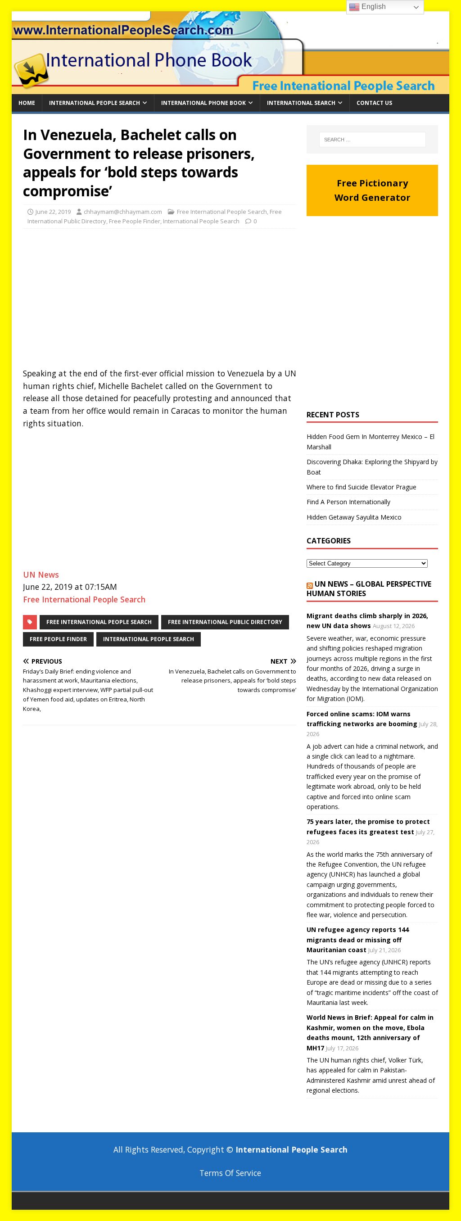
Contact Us (374, 103)
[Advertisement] (159, 301)
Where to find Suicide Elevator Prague (361, 487)
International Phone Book (203, 103)
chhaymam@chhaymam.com (123, 212)
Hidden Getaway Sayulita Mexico (354, 517)
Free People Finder (134, 221)
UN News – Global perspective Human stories (369, 588)
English (373, 6)
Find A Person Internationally (348, 501)
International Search (301, 103)
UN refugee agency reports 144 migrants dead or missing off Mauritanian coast (358, 939)
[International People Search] (231, 88)
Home (26, 103)
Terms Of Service (230, 1172)
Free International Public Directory (225, 622)
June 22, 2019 (53, 212)
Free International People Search (222, 212)
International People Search (94, 103)
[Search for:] (372, 139)
